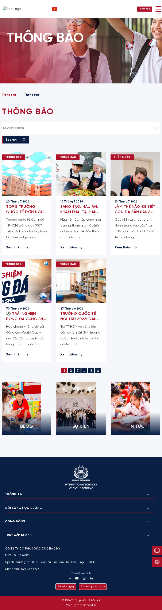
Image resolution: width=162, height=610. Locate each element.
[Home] (26, 9)
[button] (57, 9)
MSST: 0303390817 (18, 555)
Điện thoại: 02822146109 (22, 569)
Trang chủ (9, 95)
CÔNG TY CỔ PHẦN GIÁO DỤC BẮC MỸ (32, 548)
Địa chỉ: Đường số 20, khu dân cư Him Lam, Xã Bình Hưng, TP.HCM (50, 562)
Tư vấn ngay (144, 9)
